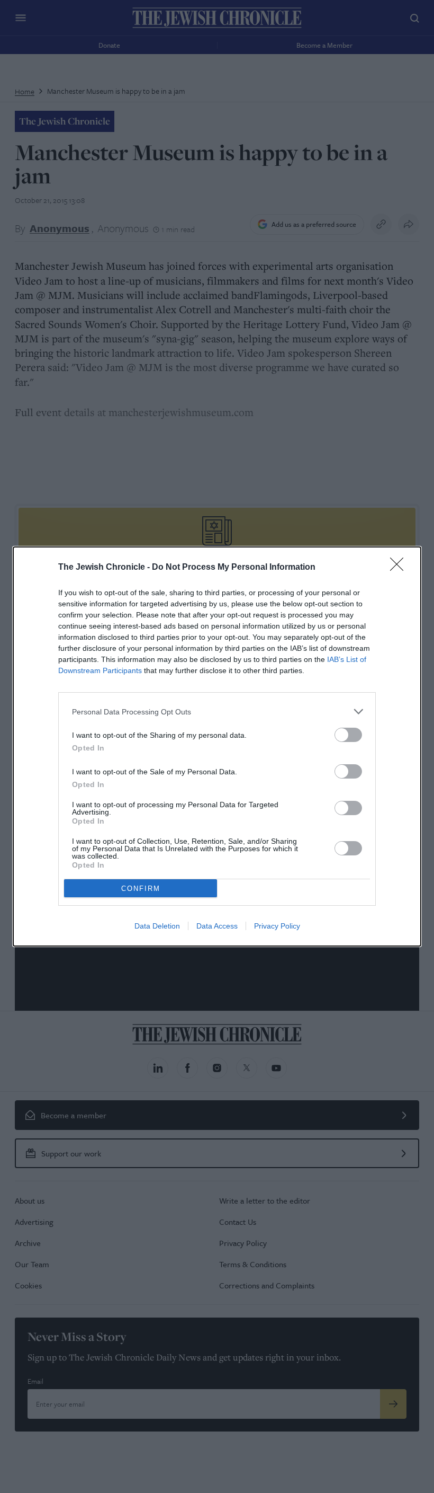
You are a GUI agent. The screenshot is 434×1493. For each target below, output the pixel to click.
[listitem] (217, 711)
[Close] (400, 568)
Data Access (217, 926)
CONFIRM (140, 889)
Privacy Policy (277, 926)
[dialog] (217, 746)
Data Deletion (157, 926)
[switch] (348, 735)
